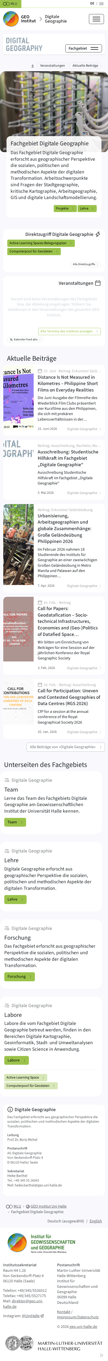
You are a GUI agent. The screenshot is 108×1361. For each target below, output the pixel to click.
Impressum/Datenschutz (78, 1317)
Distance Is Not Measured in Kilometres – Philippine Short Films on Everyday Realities (69, 381)
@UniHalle (31, 1316)
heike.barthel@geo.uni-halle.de (38, 1185)
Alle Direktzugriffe (84, 264)
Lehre (84, 208)
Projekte (62, 208)
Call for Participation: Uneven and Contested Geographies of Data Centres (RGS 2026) (69, 695)
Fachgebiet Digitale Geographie (37, 1212)
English (96, 1221)
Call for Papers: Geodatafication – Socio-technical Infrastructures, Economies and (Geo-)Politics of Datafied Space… (68, 619)
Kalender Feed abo (26, 339)
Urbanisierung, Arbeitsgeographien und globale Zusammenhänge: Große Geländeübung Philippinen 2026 (67, 526)
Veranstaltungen (76, 283)
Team (12, 822)
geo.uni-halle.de (83, 1326)
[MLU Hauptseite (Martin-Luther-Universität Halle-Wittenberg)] (54, 1343)
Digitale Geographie (56, 19)
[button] (102, 1355)
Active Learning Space (23, 1077)
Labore (14, 1060)
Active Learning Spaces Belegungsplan (38, 243)
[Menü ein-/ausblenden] (96, 19)
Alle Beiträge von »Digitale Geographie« (63, 747)
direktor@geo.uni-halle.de (23, 1303)
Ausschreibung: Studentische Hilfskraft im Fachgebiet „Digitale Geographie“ (69, 456)
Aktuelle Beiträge (32, 358)
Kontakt (63, 1312)
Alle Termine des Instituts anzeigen (66, 331)
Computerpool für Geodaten (31, 251)
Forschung (17, 976)
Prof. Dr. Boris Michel (22, 1139)
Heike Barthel (17, 1175)
